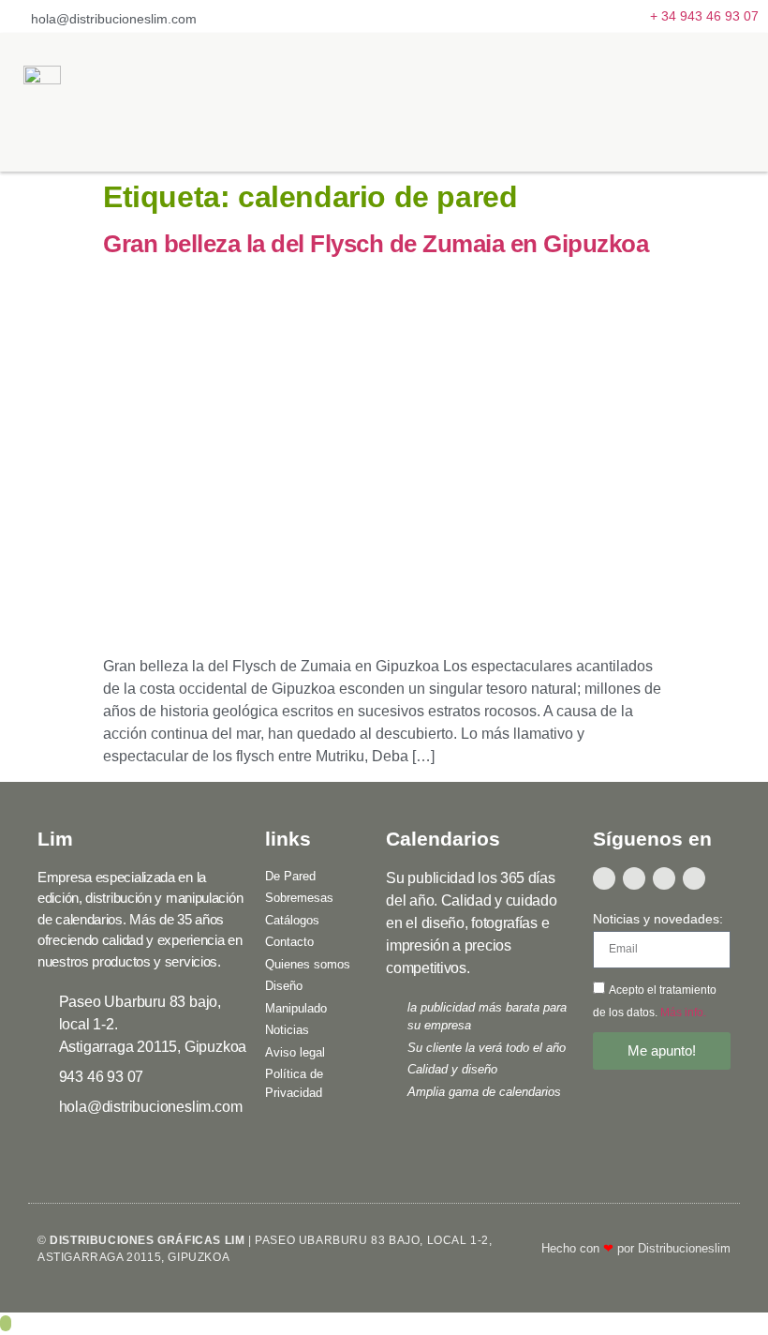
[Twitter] (634, 878)
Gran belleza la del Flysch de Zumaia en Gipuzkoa (375, 244)
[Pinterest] (694, 878)
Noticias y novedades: (658, 919)
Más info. (683, 1011)
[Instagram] (664, 878)
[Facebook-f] (604, 878)
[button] (728, 102)
